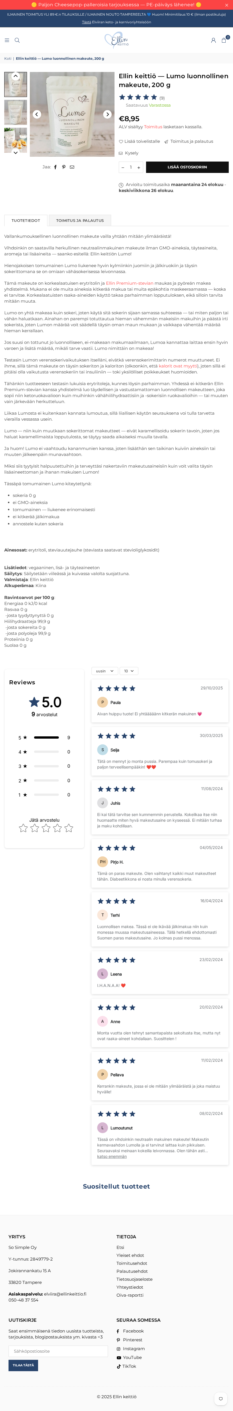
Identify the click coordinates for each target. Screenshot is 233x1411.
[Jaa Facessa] (55, 167)
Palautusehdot (132, 1271)
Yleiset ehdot (130, 1255)
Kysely (131, 153)
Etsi (120, 1247)
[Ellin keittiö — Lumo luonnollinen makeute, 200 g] (15, 112)
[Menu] (7, 40)
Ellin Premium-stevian (129, 283)
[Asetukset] (213, 40)
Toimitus (153, 126)
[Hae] (17, 40)
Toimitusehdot (131, 1263)
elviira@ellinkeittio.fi (65, 1294)
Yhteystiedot (129, 1287)
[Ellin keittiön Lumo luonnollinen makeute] (16, 84)
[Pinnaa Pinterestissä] (64, 167)
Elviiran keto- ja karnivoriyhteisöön (116, 22)
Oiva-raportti (129, 1295)
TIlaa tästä (23, 1365)
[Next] (107, 114)
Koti (7, 58)
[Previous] (37, 114)
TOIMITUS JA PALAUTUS (80, 220)
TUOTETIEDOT (26, 220)
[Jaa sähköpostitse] (72, 167)
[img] (138, 98)
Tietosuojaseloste (134, 1279)
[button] (224, 40)
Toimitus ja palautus (191, 141)
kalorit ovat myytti (178, 366)
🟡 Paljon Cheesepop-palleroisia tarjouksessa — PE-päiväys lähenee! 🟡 (116, 4)
